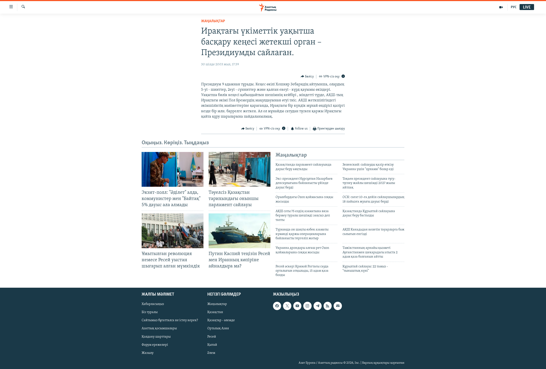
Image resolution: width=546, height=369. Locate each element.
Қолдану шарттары (156, 336)
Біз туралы (150, 312)
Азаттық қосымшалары (159, 328)
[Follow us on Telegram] (318, 306)
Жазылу (148, 352)
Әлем (211, 352)
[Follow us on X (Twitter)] (287, 306)
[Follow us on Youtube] (297, 306)
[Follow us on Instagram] (307, 306)
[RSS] (328, 306)
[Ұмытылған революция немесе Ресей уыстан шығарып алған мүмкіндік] (172, 230)
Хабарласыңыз (153, 304)
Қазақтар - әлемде (221, 320)
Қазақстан (215, 312)
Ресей (211, 336)
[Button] (307, 76)
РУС (514, 7)
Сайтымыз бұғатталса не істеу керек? (170, 320)
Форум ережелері (155, 344)
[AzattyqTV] (501, 7)
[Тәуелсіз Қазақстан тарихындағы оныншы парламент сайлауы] (239, 169)
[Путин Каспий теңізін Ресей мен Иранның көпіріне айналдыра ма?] (239, 230)
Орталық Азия (218, 328)
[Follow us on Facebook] (277, 306)
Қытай (212, 344)
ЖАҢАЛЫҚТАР (213, 21)
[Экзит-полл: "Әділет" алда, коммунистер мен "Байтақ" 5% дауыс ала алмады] (172, 169)
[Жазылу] (338, 306)
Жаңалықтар (217, 304)
